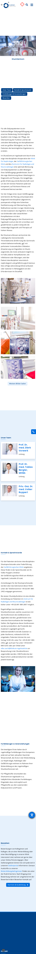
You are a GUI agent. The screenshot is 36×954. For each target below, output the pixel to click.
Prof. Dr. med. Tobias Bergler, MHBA (26, 468)
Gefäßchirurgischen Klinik (14, 567)
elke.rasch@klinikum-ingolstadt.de (14, 648)
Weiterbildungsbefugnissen (11, 871)
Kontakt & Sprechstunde (22, 90)
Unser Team (7, 90)
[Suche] (26, 5)
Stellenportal (13, 865)
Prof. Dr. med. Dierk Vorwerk (25, 447)
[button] (3, 950)
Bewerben (6, 98)
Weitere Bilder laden (17, 383)
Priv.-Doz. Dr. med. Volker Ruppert (26, 489)
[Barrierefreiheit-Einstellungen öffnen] (32, 815)
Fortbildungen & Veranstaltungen (14, 94)
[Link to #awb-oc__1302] (22, 5)
